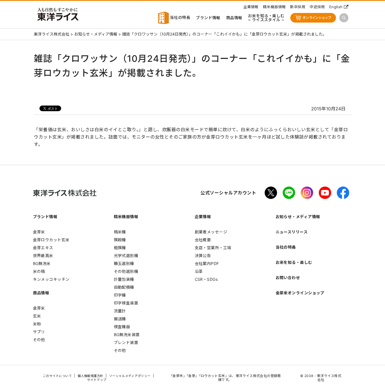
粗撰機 (120, 247)
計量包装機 (124, 279)
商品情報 (234, 17)
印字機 (120, 295)
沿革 (199, 271)
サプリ (39, 331)
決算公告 (203, 255)
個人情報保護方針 (90, 376)
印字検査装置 (126, 303)
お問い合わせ (288, 277)
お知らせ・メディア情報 (298, 216)
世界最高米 (43, 255)
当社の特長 (180, 17)
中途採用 (317, 7)
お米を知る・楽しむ (294, 262)
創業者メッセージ (211, 231)
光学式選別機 (126, 255)
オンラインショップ (316, 18)
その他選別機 (126, 271)
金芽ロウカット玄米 (51, 239)
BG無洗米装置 (127, 334)
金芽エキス (43, 247)
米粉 (37, 323)
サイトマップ (97, 380)
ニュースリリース (292, 231)
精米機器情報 (274, 7)
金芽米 (39, 231)
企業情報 (250, 7)
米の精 (39, 271)
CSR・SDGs (206, 279)
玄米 (37, 316)
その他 (39, 339)
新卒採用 (297, 7)
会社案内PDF (207, 263)
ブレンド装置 (126, 342)
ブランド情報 (208, 17)
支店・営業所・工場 (213, 247)
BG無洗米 (42, 263)
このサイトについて (57, 376)
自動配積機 (124, 287)
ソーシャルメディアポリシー (130, 376)
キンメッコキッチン (51, 279)
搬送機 (120, 318)
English (336, 7)
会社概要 (203, 239)
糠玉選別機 (124, 263)
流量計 (120, 310)
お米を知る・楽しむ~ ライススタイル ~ (266, 17)
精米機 (120, 231)
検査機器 (122, 326)
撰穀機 (120, 239)
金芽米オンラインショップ (300, 292)
